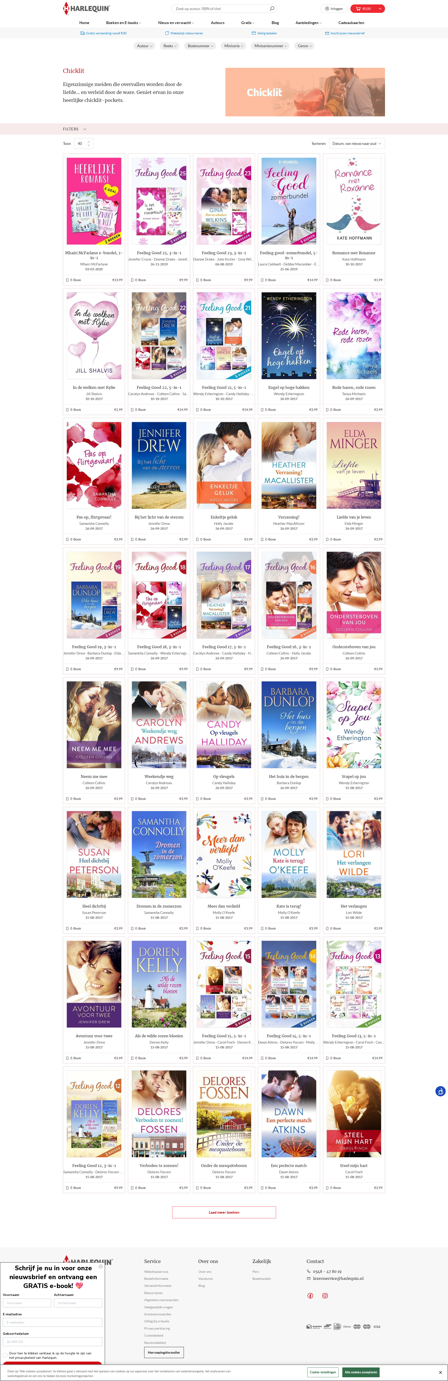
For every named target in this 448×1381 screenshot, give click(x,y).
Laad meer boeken (224, 1212)
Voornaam (11, 1295)
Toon (67, 143)
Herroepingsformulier (164, 1352)
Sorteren (319, 143)
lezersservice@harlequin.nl (338, 1279)
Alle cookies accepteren (361, 1372)
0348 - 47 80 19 (327, 1272)
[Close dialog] (100, 1266)
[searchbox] (224, 8)
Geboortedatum (16, 1333)
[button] (144, 45)
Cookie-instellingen (323, 1372)
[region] (224, 1372)
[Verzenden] (272, 8)
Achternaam (64, 1295)
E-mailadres (12, 1314)
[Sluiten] (440, 1372)
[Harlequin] (86, 9)
